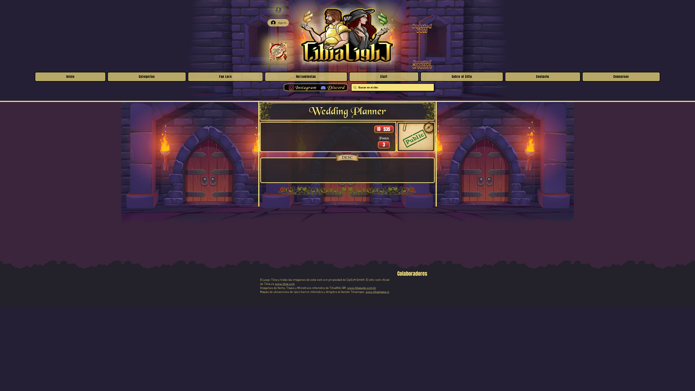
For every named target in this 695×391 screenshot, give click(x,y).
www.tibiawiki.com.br (361, 288)
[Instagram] (291, 87)
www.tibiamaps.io (377, 292)
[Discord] (323, 87)
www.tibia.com (285, 284)
